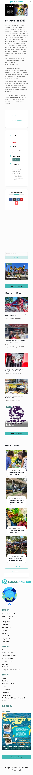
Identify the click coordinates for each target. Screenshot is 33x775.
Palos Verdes (6, 627)
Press (4, 701)
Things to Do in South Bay (11, 670)
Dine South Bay (7, 661)
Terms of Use (6, 695)
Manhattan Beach (8, 613)
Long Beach (6, 639)
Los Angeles (6, 636)
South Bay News (7, 653)
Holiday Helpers (7, 658)
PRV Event (18, 567)
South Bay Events (8, 650)
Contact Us (6, 689)
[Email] (16, 203)
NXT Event (15, 572)
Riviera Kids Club (13, 277)
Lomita (4, 630)
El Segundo (6, 622)
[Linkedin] (18, 199)
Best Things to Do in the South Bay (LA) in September (15, 314)
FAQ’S (4, 687)
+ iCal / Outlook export (17, 120)
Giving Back (6, 667)
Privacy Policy (7, 692)
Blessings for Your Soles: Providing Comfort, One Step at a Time (15, 341)
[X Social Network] (14, 199)
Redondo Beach (7, 616)
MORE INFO (16, 160)
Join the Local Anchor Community (14, 698)
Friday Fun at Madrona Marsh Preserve (16, 473)
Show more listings (16, 286)
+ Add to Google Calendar (16, 116)
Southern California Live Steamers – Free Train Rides (17, 502)
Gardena (5, 633)
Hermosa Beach (7, 619)
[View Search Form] (2, 1)
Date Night (5, 664)
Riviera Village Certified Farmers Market (16, 531)
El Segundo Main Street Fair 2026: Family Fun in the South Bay (15, 370)
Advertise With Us (8, 684)
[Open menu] (29, 2)
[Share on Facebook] (10, 199)
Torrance (5, 625)
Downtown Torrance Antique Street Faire (15, 559)
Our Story (5, 681)
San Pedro (5, 642)
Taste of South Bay (9, 656)
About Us (5, 678)
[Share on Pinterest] (21, 199)
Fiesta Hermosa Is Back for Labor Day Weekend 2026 (16, 396)
